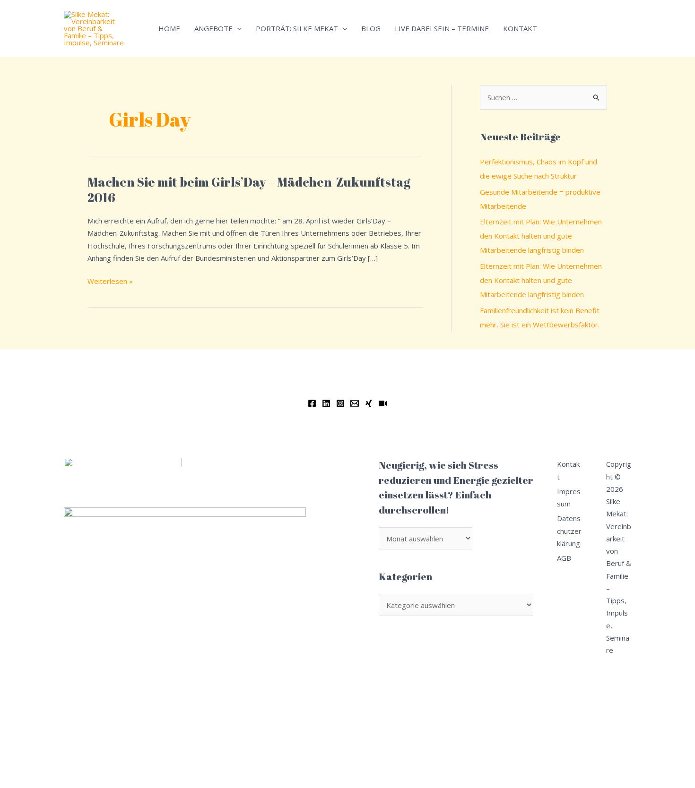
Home (169, 28)
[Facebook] (312, 403)
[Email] (354, 403)
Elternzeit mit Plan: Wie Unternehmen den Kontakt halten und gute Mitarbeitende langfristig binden (541, 236)
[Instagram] (340, 403)
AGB (564, 558)
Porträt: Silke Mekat (297, 28)
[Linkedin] (326, 403)
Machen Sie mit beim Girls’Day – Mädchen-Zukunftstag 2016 (248, 189)
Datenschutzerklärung (569, 531)
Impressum (569, 497)
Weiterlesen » (110, 280)
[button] (237, 28)
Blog (371, 28)
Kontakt (520, 28)
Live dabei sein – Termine (442, 28)
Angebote (213, 28)
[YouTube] (383, 403)
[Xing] (369, 403)
